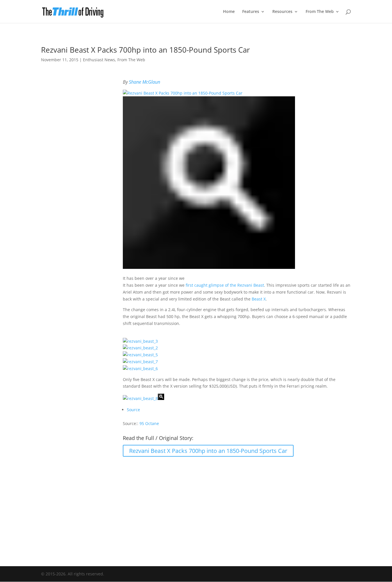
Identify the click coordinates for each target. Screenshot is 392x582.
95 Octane (149, 423)
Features (250, 11)
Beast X (259, 299)
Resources (282, 11)
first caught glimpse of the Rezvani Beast (225, 285)
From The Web (320, 11)
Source (133, 409)
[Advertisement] (196, 507)
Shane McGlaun (144, 82)
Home (229, 11)
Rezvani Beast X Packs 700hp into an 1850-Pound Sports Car (208, 451)
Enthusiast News (99, 59)
